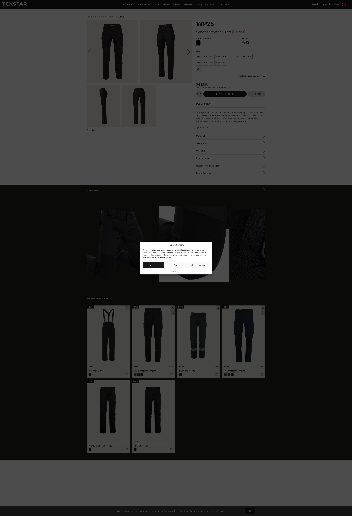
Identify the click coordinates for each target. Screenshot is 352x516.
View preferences (199, 265)
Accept (153, 265)
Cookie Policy (175, 271)
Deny (176, 265)
